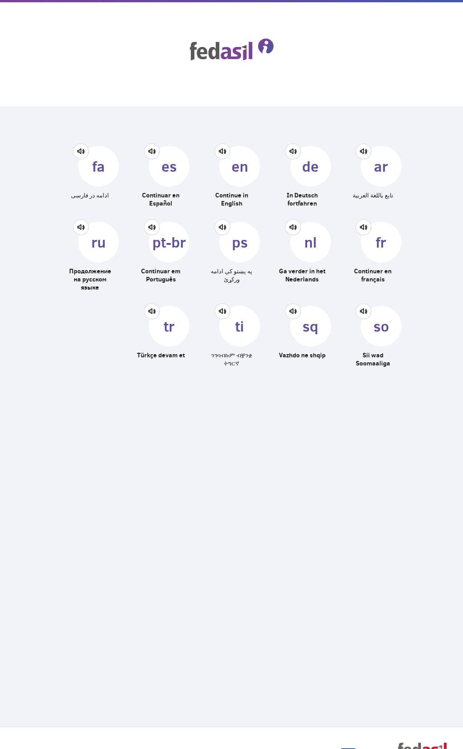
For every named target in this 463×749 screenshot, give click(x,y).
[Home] (231, 49)
